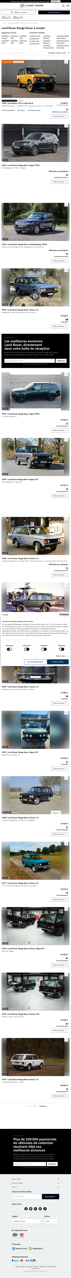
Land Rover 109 (34, 36)
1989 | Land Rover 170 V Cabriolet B (17, 103)
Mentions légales (20, 1266)
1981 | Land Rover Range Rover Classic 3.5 (20, 558)
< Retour (4, 23)
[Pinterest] (35, 1208)
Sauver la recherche (54, 12)
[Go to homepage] (31, 5)
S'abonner (61, 361)
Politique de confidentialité (48, 1266)
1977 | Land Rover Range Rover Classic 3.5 (20, 883)
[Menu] (63, 5)
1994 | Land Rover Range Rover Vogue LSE (20, 479)
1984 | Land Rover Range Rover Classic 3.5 (20, 817)
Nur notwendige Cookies (35, 662)
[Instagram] (40, 1208)
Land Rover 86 (34, 41)
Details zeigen (60, 656)
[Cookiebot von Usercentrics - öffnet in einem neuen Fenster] (61, 614)
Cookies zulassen (58, 662)
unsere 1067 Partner (14, 624)
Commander (49, 1196)
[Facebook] (26, 1208)
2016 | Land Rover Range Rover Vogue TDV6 (21, 165)
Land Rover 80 (34, 38)
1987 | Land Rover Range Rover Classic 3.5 (20, 686)
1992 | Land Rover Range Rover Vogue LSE (20, 752)
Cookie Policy (35, 1268)
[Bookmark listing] (66, 62)
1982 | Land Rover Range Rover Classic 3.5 (20, 310)
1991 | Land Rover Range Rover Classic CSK (20, 1014)
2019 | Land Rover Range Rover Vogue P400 (20, 414)
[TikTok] (45, 1208)
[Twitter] (30, 1208)
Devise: (47, 1216)
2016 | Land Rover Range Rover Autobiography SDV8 (24, 244)
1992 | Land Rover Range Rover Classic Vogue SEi (23, 948)
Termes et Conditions (32, 1266)
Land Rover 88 (34, 44)
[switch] (26, 649)
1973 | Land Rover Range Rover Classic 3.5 (20, 1079)
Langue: (15, 1216)
